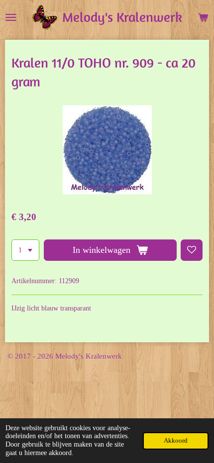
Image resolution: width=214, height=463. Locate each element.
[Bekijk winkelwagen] (203, 17)
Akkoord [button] (176, 440)
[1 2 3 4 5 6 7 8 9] (25, 250)
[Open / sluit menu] (11, 17)
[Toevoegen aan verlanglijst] (192, 250)
